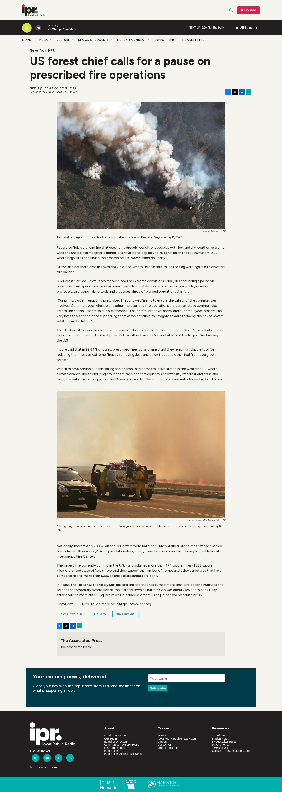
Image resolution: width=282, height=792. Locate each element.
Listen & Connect (131, 40)
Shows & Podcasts (93, 40)
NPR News (99, 613)
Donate (250, 10)
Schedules (218, 735)
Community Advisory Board (121, 744)
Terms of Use (220, 747)
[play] (27, 28)
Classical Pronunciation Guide (231, 751)
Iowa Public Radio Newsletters (177, 738)
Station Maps (220, 738)
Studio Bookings (168, 747)
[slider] (44, 28)
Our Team (110, 738)
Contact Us (165, 744)
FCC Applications (115, 747)
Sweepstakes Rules (224, 741)
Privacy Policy (220, 744)
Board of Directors (116, 741)
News (26, 40)
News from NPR (42, 50)
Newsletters (193, 40)
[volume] (38, 28)
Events (162, 735)
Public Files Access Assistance (123, 754)
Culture (63, 40)
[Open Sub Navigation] (33, 39)
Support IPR (164, 40)
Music (43, 40)
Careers (163, 741)
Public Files (111, 751)
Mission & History (115, 735)
